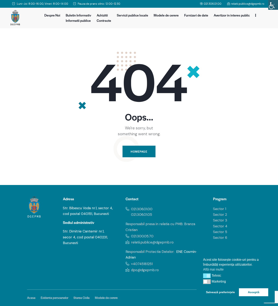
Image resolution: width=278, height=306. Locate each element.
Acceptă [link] (253, 292)
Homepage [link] (139, 151)
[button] (207, 275)
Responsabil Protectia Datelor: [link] (150, 251)
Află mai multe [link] (213, 269)
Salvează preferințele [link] (220, 292)
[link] (273, 5)
